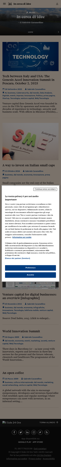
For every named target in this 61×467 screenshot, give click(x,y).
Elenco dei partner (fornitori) (17, 258)
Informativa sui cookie (21, 237)
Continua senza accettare (45, 189)
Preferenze (31, 268)
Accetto (30, 275)
